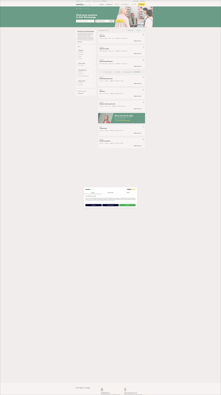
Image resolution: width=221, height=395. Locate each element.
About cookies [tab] (110, 192)
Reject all (93, 205)
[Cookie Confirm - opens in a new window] (131, 189)
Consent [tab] (93, 192)
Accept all (127, 205)
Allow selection (111, 205)
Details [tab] (128, 192)
